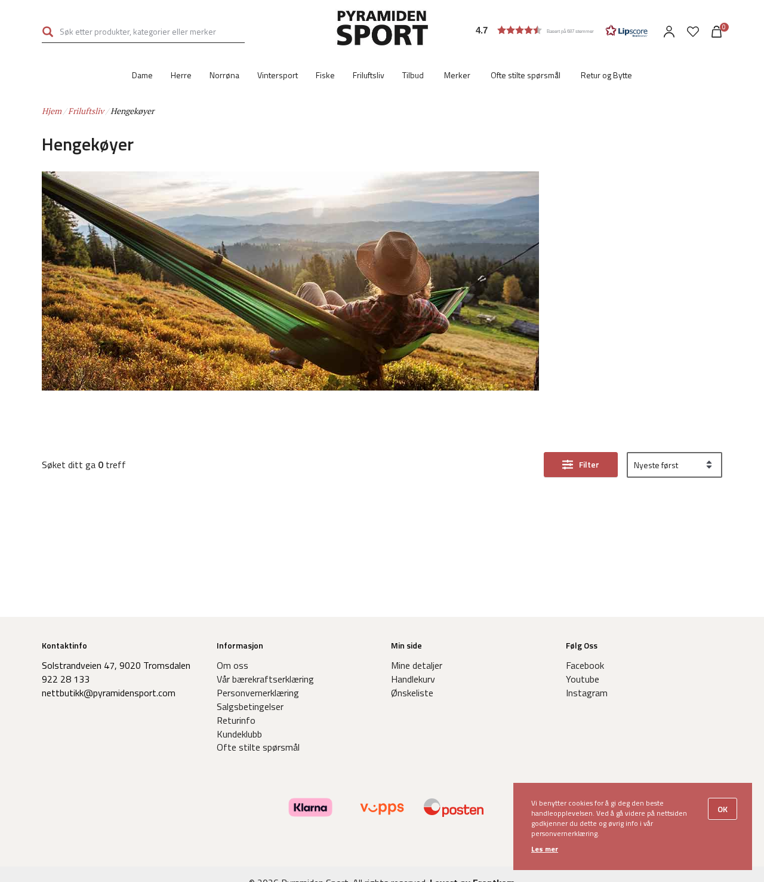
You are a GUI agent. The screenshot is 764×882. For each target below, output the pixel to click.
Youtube (582, 679)
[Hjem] (382, 30)
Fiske (325, 75)
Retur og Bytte (606, 75)
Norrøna (224, 75)
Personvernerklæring (258, 692)
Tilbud (413, 75)
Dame (142, 75)
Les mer (544, 849)
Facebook (585, 665)
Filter (589, 464)
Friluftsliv (368, 75)
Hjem (51, 110)
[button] (561, 30)
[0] (693, 32)
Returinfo (236, 720)
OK (722, 809)
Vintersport (277, 75)
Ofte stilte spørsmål (525, 75)
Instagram (587, 692)
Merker (457, 75)
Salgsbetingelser (250, 706)
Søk (48, 31)
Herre (181, 75)
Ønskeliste (412, 692)
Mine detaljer (416, 665)
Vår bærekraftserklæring (265, 679)
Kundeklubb (239, 733)
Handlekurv (413, 679)
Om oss (232, 665)
